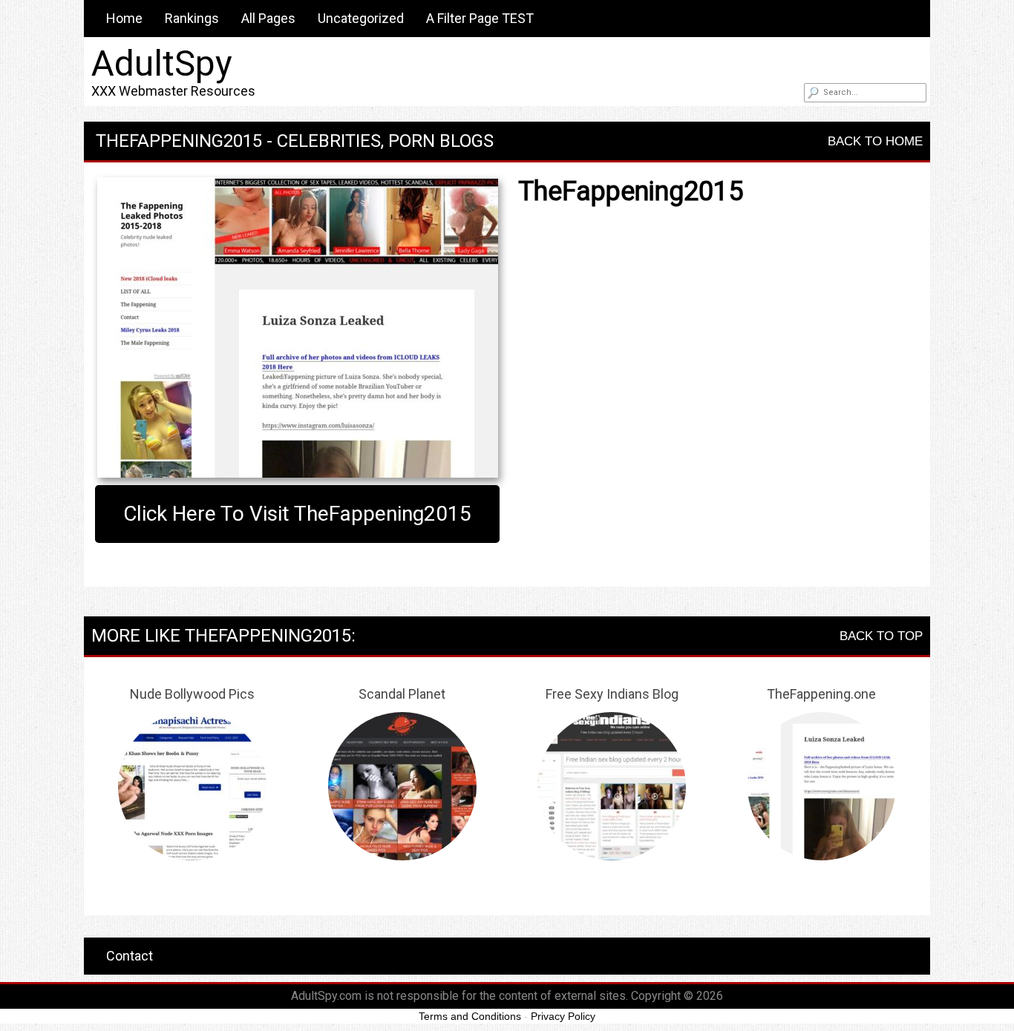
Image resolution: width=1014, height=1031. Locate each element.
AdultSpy (161, 63)
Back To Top (881, 636)
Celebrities (329, 141)
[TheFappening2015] (297, 327)
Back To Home (875, 141)
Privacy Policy (563, 1016)
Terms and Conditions (470, 1016)
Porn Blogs (441, 141)
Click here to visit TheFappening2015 (297, 513)
